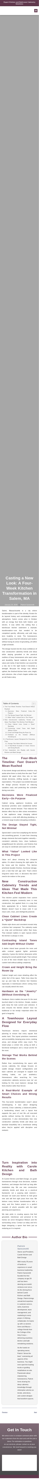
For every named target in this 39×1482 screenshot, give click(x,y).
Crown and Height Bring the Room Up (19, 732)
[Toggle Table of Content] (32, 703)
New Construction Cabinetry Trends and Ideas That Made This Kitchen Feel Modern (20, 721)
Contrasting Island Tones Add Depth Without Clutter (21, 729)
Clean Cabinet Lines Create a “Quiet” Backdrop (21, 725)
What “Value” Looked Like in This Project (21, 717)
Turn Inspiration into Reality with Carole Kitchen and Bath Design (20, 751)
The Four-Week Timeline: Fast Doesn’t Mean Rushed (20, 708)
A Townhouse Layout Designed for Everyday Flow (20, 740)
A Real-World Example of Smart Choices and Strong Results (21, 747)
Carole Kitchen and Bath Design (16, 1179)
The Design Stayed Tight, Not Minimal (20, 715)
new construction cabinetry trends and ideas (19, 652)
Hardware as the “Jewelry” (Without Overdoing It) (21, 736)
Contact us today (23, 1222)
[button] (36, 10)
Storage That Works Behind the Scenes (20, 743)
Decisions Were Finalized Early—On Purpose (21, 712)
